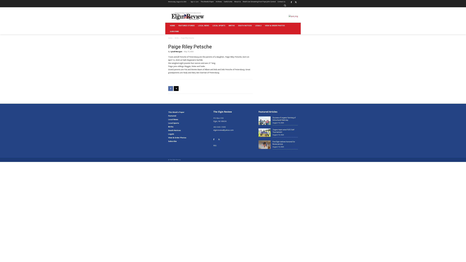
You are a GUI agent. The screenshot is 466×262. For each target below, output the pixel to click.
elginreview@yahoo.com (223, 130)
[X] (296, 2)
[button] (285, 5)
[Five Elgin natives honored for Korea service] (264, 144)
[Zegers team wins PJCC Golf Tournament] (264, 132)
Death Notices (174, 130)
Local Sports (173, 123)
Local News (173, 119)
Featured (172, 116)
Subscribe (172, 141)
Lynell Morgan (176, 51)
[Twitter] (220, 137)
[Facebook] (291, 2)
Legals (171, 134)
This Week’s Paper (176, 112)
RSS (214, 145)
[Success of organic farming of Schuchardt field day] (264, 120)
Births (177, 38)
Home (170, 38)
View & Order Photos (177, 137)
